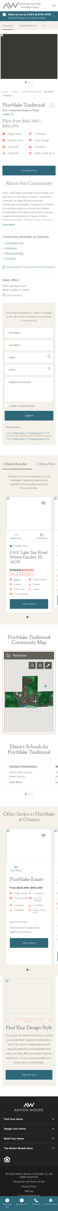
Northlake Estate (27, 879)
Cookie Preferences (29, 1196)
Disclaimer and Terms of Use (29, 1181)
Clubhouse (11, 248)
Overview (7, 25)
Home (5, 92)
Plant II (17, 580)
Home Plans (49, 25)
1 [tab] (25, 82)
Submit (29, 415)
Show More (8, 224)
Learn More (15, 782)
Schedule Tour (29, 170)
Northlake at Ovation (32, 92)
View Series (29, 943)
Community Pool (14, 243)
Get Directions (14, 295)
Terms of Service (37, 439)
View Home (29, 604)
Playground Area (14, 253)
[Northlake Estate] (29, 846)
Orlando (15, 92)
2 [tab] (29, 82)
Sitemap (29, 1191)
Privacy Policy (19, 433)
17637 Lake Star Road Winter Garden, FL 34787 (29, 557)
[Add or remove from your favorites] (43, 503)
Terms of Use (36, 433)
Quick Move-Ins (28, 25)
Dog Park (10, 258)
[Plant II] (29, 513)
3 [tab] (32, 82)
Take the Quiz (29, 1075)
